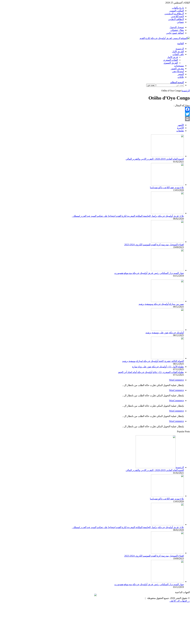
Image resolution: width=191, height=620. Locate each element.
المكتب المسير (176, 10)
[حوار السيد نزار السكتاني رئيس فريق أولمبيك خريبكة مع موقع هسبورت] (167, 270)
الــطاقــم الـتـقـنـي (174, 13)
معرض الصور (177, 68)
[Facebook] (95, 109)
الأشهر (181, 125)
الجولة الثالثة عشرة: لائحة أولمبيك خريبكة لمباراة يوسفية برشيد (153, 361)
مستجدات (179, 65)
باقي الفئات (178, 54)
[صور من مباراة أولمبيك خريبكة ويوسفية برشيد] (167, 301)
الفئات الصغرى (170, 60)
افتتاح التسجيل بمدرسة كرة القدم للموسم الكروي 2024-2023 (154, 244)
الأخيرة (180, 128)
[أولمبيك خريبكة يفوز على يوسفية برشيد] (167, 329)
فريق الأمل (172, 57)
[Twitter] (95, 114)
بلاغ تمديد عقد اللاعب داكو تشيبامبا (167, 187)
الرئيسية (180, 48)
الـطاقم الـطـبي (176, 19)
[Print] (95, 118)
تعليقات (180, 130)
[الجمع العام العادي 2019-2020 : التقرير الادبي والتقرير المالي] (167, 156)
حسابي (180, 22)
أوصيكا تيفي (178, 71)
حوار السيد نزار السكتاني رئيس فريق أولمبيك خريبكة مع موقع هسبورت (149, 273)
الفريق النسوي (171, 63)
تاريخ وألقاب (178, 8)
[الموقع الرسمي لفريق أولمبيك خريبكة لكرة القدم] (165, 38)
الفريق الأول (178, 51)
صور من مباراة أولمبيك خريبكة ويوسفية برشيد (161, 304)
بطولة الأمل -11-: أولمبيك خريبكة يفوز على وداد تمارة (158, 366)
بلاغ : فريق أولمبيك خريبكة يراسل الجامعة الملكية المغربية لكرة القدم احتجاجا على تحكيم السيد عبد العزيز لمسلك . (128, 216)
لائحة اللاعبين (177, 16)
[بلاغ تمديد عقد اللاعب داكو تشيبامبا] (167, 184)
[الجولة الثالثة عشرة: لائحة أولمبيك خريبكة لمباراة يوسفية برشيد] (167, 358)
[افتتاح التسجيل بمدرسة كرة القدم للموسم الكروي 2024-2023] (167, 241)
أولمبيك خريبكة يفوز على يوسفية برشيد (164, 332)
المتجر (181, 74)
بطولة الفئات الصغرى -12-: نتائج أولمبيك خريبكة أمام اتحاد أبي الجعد (151, 372)
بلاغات (181, 77)
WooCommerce (176, 380)
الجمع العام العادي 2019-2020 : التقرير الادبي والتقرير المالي (155, 159)
